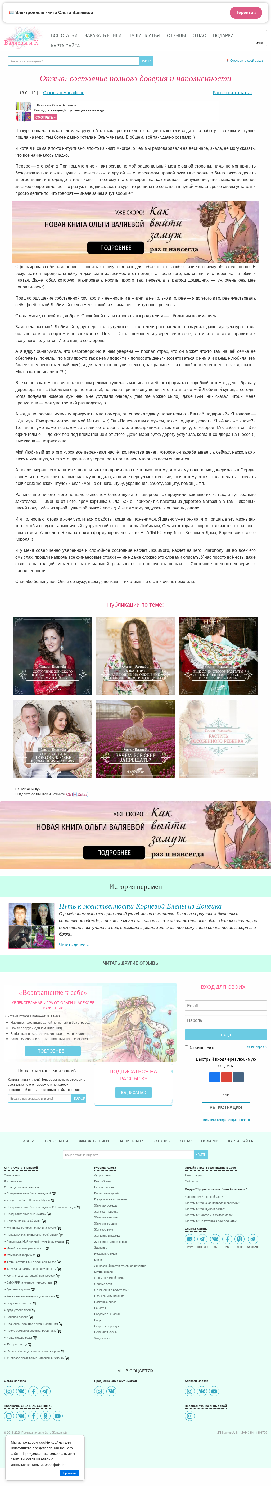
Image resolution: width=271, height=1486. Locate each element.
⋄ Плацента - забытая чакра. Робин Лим (31, 1324)
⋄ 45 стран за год (15, 1344)
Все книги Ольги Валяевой (69, 111)
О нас (199, 35)
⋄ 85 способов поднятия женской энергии (32, 1351)
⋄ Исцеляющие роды (18, 1337)
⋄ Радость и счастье (18, 1303)
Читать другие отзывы (132, 963)
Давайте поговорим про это (24, 1248)
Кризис (98, 1260)
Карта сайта (65, 46)
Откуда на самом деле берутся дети (30, 1269)
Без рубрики (102, 1181)
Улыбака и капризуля (19, 1255)
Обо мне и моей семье (109, 1278)
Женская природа (106, 1211)
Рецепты (100, 1308)
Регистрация (226, 1107)
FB (227, 1246)
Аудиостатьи (102, 1175)
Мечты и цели (103, 1272)
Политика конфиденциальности (226, 1119)
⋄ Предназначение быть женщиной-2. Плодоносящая (40, 1207)
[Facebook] (34, 1392)
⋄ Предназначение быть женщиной (27, 1193)
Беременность (104, 1187)
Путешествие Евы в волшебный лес (30, 1262)
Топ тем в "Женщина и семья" (205, 1209)
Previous (4, 926)
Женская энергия (106, 1217)
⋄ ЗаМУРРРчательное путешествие (28, 1282)
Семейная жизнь (105, 1332)
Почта (189, 1246)
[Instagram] (9, 1392)
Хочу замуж (102, 1338)
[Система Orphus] (77, 794)
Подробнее (51, 1051)
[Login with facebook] (214, 1077)
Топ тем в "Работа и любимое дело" (209, 1215)
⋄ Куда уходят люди (17, 1310)
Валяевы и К (21, 42)
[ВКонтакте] (22, 1392)
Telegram (202, 1246)
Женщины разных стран (110, 1242)
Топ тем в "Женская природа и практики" (212, 1203)
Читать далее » (74, 945)
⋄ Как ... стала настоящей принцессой (29, 1275)
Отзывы (176, 35)
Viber (239, 1246)
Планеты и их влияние (109, 1296)
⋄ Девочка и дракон (17, 1289)
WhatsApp (253, 1246)
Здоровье (100, 1247)
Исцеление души (105, 1253)
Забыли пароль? (256, 1047)
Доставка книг (13, 1181)
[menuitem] (45, 1176)
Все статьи (64, 35)
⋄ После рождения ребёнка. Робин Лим (30, 1331)
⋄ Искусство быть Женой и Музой (27, 1200)
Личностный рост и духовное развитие (120, 1266)
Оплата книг (12, 1175)
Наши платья (144, 35)
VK (215, 1246)
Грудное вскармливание (110, 1199)
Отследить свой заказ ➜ (21, 1187)
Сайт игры (191, 1181)
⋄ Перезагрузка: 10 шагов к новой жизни (31, 1234)
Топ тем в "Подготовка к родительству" (211, 1221)
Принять (69, 1473)
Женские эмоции (105, 1223)
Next (267, 926)
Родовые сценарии (107, 1314)
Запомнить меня (202, 1047)
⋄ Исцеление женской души (22, 1221)
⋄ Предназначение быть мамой (25, 1214)
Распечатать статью (232, 92)
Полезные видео (105, 1302)
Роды (97, 1320)
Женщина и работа (107, 1235)
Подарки (223, 35)
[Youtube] (58, 1416)
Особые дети (103, 1284)
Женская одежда (105, 1205)
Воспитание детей (106, 1193)
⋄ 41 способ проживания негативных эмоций (34, 1358)
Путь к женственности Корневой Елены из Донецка (140, 905)
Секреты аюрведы (106, 1326)
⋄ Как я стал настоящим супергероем (29, 1296)
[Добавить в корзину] (78, 1208)
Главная (26, 1141)
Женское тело (103, 1229)
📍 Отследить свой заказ (244, 60)
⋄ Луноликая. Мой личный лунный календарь (34, 1241)
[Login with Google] (226, 1077)
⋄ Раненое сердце (16, 1317)
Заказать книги (102, 35)
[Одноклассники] (46, 1416)
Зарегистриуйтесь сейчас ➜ (204, 1197)
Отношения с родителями (111, 1290)
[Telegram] (46, 1392)
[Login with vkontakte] (238, 1077)
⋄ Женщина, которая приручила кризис (30, 1228)
